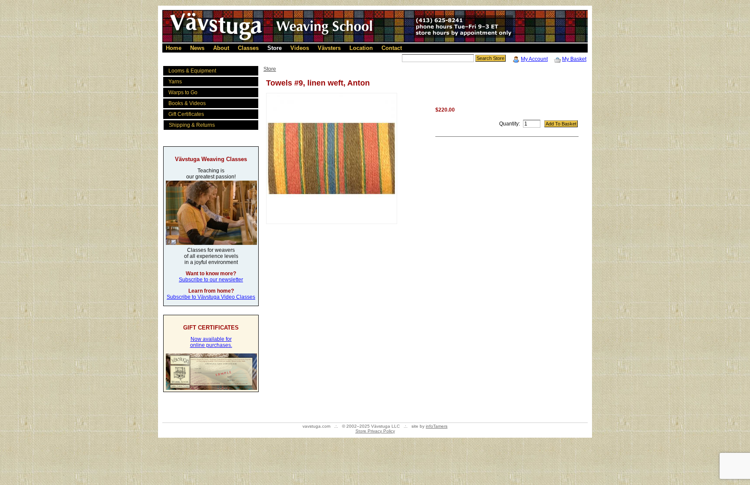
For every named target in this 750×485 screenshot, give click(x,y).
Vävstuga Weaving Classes (211, 159)
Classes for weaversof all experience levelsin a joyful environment (211, 256)
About (221, 48)
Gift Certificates (186, 114)
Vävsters (329, 48)
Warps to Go (182, 92)
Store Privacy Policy (375, 431)
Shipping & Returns (192, 125)
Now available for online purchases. (211, 342)
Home (173, 48)
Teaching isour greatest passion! (211, 174)
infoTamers (436, 426)
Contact (392, 48)
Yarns (175, 82)
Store (274, 48)
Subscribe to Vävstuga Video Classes (211, 297)
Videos (299, 48)
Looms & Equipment (192, 71)
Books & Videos (187, 103)
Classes (248, 48)
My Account (534, 59)
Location (361, 48)
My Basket (574, 59)
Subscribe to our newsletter (211, 280)
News (197, 48)
